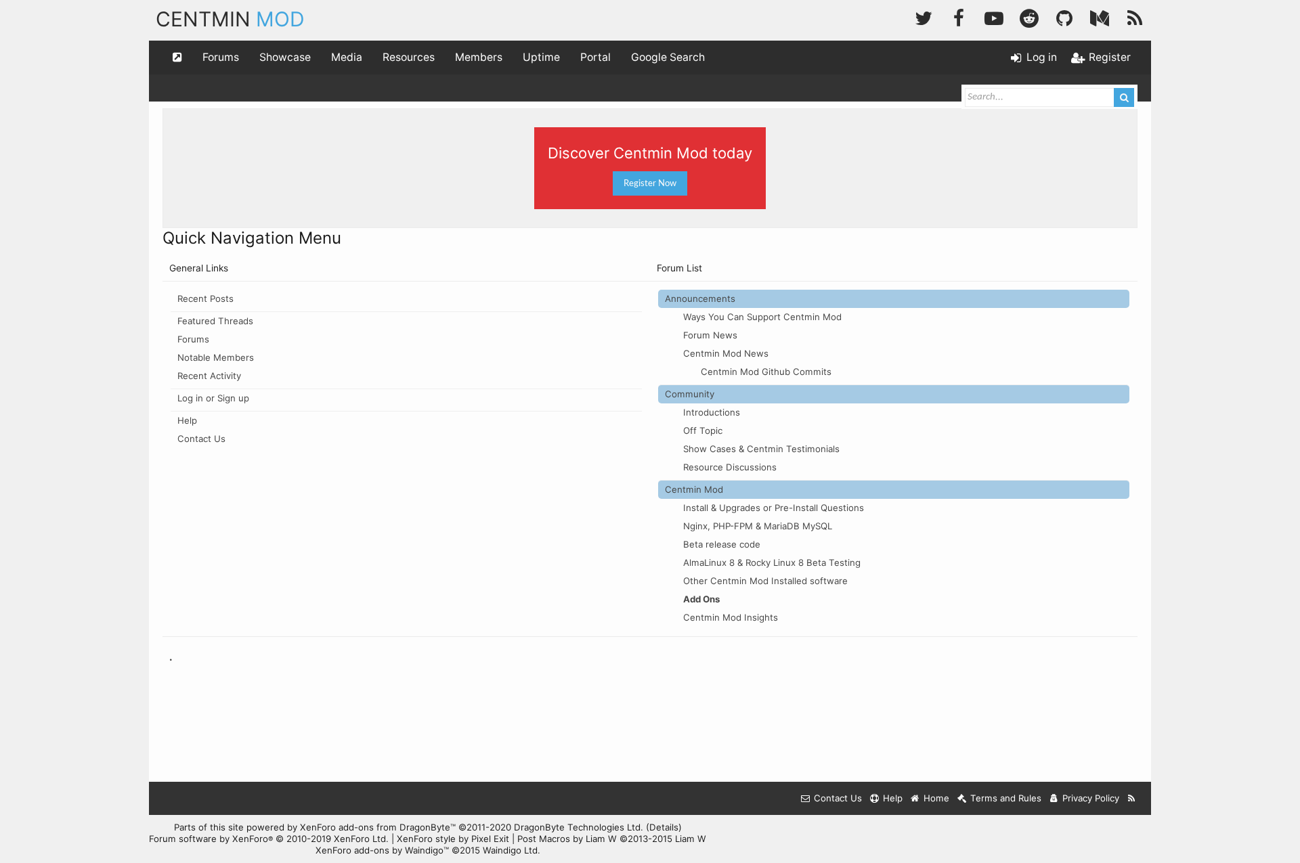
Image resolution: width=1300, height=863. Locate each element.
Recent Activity (209, 375)
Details (663, 827)
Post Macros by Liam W (611, 838)
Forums (220, 57)
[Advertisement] (650, 728)
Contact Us (201, 438)
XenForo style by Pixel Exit (453, 838)
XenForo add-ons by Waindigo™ (382, 850)
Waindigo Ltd (510, 850)
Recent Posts (205, 298)
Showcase (285, 57)
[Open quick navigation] (177, 57)
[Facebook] (958, 16)
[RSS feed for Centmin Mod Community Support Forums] (1132, 798)
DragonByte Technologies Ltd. (578, 827)
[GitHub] (1064, 16)
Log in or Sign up (213, 398)
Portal (595, 57)
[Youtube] (994, 16)
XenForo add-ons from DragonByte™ (378, 827)
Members (478, 57)
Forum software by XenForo (269, 838)
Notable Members (215, 357)
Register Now (650, 183)
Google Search (668, 57)
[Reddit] (1029, 16)
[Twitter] (923, 16)
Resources (409, 57)
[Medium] (1099, 16)
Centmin (230, 19)
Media (346, 57)
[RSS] (1135, 16)
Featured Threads (215, 320)
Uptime (541, 57)
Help (187, 420)
